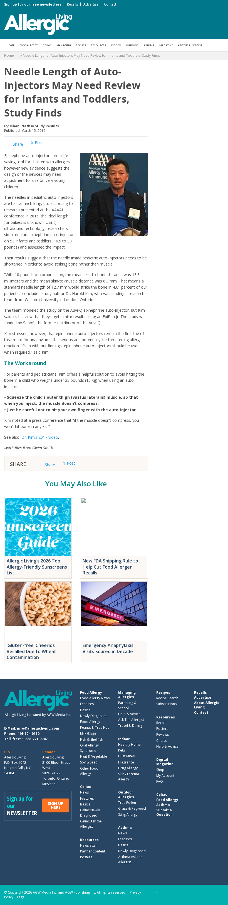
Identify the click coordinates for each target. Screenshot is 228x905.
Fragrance (126, 762)
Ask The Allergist (131, 719)
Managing (63, 45)
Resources (98, 45)
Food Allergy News (95, 698)
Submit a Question (164, 812)
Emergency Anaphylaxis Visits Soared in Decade (108, 648)
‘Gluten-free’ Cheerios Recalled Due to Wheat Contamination (31, 651)
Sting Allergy (127, 814)
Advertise (90, 4)
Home (10, 45)
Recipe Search (167, 698)
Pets (121, 750)
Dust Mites (126, 756)
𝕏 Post (37, 142)
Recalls (72, 4)
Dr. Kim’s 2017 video (39, 437)
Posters (86, 857)
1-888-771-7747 (35, 739)
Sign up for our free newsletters (32, 4)
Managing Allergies (127, 694)
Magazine (166, 45)
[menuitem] (10, 45)
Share (17, 144)
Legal (21, 897)
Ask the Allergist (190, 45)
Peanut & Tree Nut (94, 727)
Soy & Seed (89, 762)
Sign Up (55, 805)
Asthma (148, 45)
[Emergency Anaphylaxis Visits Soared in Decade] (114, 611)
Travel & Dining (130, 725)
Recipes (81, 45)
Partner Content (92, 851)
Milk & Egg (88, 733)
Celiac (47, 45)
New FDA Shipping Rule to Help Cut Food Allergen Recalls (110, 567)
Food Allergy (28, 45)
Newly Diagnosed (94, 715)
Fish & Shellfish (91, 739)
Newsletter (88, 845)
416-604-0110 (28, 733)
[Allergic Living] (38, 24)
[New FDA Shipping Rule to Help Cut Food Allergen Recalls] (114, 527)
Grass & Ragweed (132, 808)
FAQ (159, 781)
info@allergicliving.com (38, 728)
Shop (160, 769)
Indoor (116, 45)
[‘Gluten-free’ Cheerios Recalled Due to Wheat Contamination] (38, 611)
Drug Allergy (128, 768)
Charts (161, 740)
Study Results (47, 126)
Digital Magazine (165, 761)
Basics (85, 710)
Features (87, 703)
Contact (110, 4)
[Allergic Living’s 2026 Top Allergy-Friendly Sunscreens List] (38, 527)
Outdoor (132, 45)
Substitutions (166, 703)
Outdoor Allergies (126, 794)
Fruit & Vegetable (93, 756)
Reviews (162, 734)
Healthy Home (129, 744)
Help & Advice (129, 713)
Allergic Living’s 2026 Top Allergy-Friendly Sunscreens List (37, 567)
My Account (165, 775)
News (84, 792)
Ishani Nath (20, 126)
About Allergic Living (206, 705)
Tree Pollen (127, 802)
